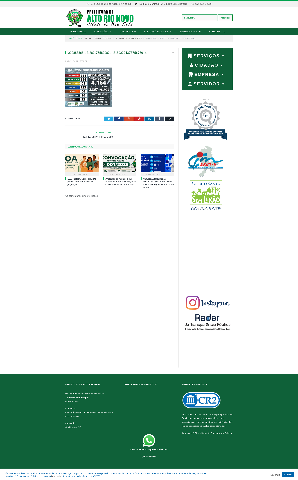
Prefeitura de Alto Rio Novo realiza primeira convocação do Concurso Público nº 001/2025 (120, 181)
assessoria (203, 418)
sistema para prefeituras (220, 414)
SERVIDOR (207, 83)
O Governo (126, 31)
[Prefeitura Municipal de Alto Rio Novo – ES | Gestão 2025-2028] (103, 18)
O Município (101, 31)
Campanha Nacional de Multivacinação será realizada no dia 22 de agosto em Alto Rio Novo (158, 183)
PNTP (195, 433)
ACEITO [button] (288, 474)
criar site (201, 414)
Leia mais (56, 476)
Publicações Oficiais (156, 31)
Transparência (189, 31)
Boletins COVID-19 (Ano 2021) (98, 137)
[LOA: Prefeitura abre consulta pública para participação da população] (82, 165)
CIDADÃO (206, 65)
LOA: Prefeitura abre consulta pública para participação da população (82, 181)
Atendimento (217, 31)
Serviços (207, 55)
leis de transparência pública (195, 425)
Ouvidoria (70, 427)
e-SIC (78, 427)
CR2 (70, 61)
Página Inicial (78, 31)
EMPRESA (206, 74)
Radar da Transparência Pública (216, 433)
